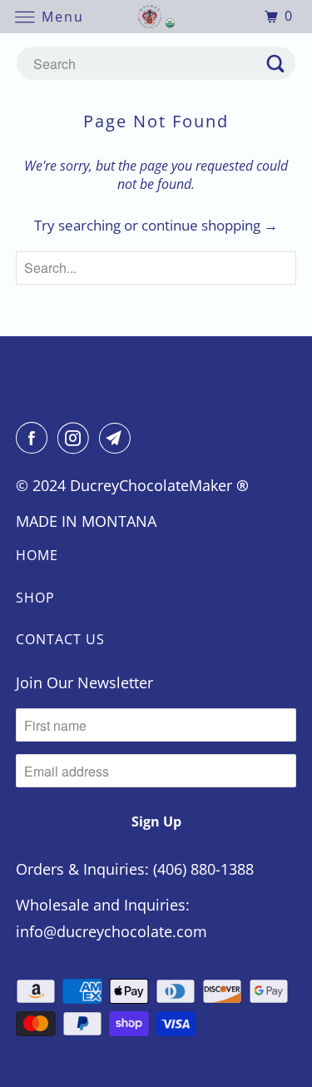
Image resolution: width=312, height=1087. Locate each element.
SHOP (35, 597)
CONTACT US (60, 639)
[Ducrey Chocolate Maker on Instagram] (76, 438)
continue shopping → (209, 225)
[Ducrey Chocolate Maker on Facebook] (35, 438)
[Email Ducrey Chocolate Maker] (118, 438)
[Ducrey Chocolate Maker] (156, 16)
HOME (37, 555)
